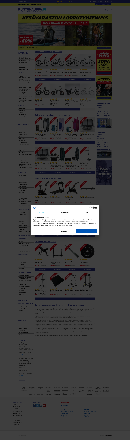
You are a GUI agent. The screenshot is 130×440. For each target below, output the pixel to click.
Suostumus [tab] (42, 212)
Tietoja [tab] (87, 212)
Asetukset (64, 231)
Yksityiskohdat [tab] (65, 212)
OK (86, 231)
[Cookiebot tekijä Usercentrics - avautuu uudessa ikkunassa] (90, 208)
